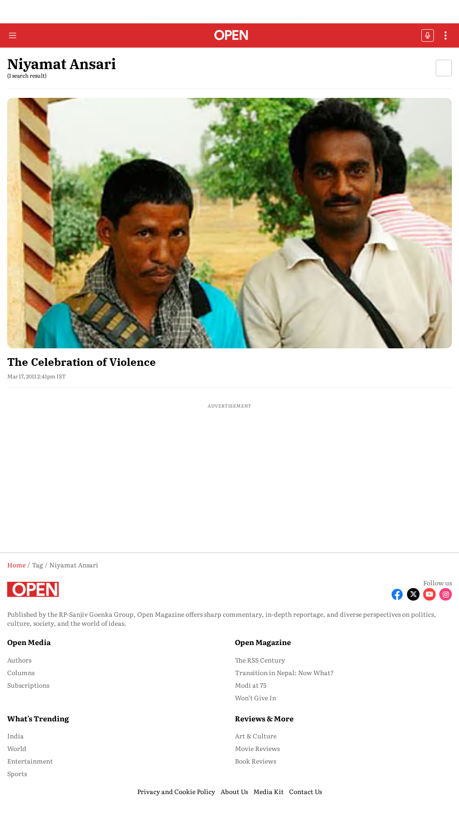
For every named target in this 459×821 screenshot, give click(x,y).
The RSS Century (260, 659)
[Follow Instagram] (445, 594)
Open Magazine (263, 642)
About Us (234, 791)
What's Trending (38, 718)
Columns (21, 672)
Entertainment (30, 760)
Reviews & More (264, 718)
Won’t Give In (255, 697)
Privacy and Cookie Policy (176, 791)
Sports (17, 773)
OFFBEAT (427, 35)
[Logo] (229, 35)
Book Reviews (255, 760)
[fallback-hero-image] (229, 223)
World (16, 748)
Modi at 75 (250, 685)
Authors (19, 659)
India (15, 735)
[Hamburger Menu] (12, 35)
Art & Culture (256, 735)
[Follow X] (413, 594)
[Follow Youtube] (429, 594)
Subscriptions (28, 685)
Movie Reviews (257, 748)
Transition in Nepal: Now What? (284, 672)
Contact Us (305, 791)
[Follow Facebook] (397, 594)
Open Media (29, 642)
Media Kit (268, 791)
